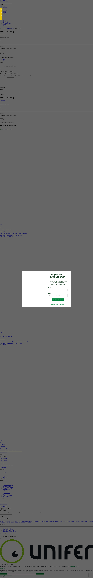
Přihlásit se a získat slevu (58, 299)
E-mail (49, 287)
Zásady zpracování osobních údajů (57, 304)
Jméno (49, 293)
